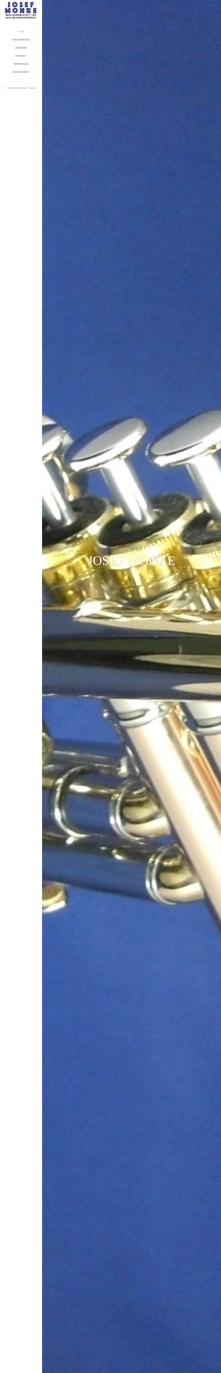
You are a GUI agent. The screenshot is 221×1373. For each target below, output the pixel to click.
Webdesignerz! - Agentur (26, 88)
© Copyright (11, 88)
